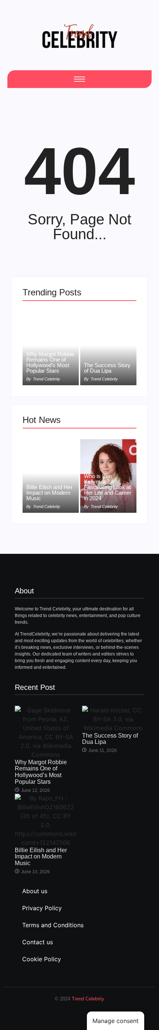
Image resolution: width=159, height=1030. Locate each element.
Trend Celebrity (88, 999)
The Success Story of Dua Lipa (107, 367)
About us (34, 891)
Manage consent (115, 1020)
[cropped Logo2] (79, 36)
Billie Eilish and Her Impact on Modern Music (49, 492)
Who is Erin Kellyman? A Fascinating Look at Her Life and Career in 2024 (107, 487)
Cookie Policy (41, 959)
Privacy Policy (42, 908)
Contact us (37, 942)
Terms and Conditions (53, 925)
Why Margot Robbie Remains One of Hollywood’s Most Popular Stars (50, 362)
